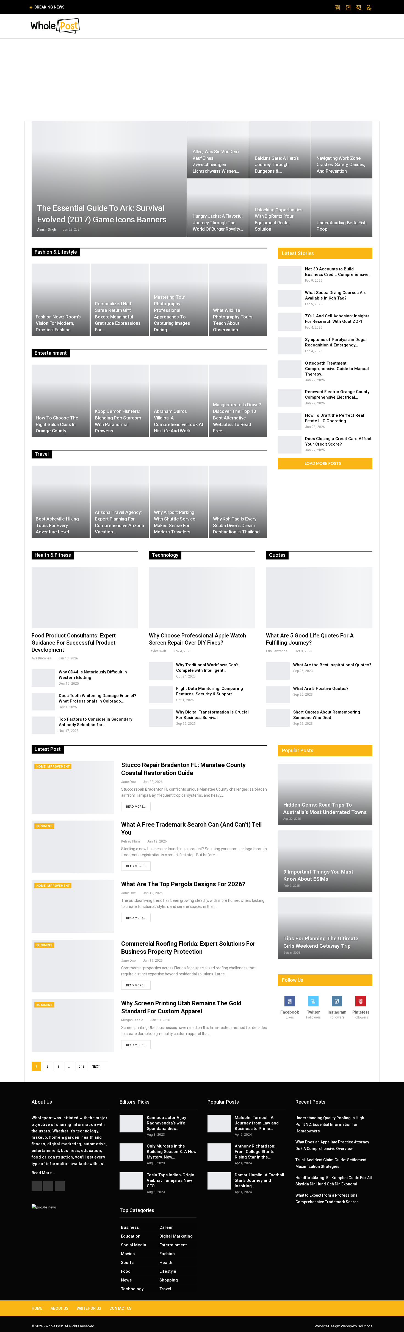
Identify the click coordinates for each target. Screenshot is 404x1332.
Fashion (167, 1253)
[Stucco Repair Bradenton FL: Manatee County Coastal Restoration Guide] (73, 787)
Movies (128, 1253)
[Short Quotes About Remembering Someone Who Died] (278, 718)
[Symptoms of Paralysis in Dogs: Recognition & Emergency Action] (289, 345)
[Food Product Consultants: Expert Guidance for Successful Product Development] (85, 597)
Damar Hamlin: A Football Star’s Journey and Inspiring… (259, 1180)
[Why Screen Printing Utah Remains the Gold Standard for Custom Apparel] (73, 1025)
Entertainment (173, 1245)
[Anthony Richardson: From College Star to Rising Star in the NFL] (219, 1152)
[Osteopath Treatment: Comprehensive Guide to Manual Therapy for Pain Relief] (289, 369)
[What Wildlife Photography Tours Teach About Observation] (237, 300)
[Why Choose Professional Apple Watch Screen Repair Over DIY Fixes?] (202, 597)
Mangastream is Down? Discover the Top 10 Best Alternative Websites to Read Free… (237, 417)
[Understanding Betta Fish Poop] (342, 208)
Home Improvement (53, 766)
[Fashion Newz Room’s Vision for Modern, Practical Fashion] (60, 300)
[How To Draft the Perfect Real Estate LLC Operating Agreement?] (289, 421)
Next (96, 1066)
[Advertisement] (202, 79)
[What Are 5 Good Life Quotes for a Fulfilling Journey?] (319, 597)
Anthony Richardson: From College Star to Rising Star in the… (255, 1152)
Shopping (168, 1280)
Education (130, 1236)
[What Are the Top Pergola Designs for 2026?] (73, 906)
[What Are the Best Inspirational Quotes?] (278, 671)
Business (44, 826)
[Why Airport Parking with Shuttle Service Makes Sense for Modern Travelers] (178, 502)
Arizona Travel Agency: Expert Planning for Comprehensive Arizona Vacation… (119, 522)
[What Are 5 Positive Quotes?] (278, 694)
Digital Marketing (176, 1236)
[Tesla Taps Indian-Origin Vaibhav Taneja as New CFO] (131, 1181)
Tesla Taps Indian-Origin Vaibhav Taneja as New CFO (170, 1180)
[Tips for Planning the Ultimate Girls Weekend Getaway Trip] (325, 928)
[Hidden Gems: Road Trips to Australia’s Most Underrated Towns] (325, 794)
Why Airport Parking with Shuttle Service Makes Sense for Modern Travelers (174, 522)
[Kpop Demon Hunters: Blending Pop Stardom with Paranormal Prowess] (119, 401)
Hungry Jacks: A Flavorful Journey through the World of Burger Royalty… (218, 222)
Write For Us (89, 1308)
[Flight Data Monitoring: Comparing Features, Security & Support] (161, 694)
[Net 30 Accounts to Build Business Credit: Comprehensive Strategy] (289, 275)
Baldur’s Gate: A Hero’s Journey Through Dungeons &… (277, 164)
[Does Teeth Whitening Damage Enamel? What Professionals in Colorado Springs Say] (43, 701)
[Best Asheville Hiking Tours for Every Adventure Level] (60, 502)
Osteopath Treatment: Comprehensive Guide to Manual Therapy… (337, 369)
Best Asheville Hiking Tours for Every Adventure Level (57, 525)
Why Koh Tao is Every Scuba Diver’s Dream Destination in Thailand (236, 525)
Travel (165, 1288)
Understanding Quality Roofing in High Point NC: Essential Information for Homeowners (329, 1124)
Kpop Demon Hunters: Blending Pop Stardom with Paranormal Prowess (118, 420)
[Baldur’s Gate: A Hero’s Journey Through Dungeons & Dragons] (280, 150)
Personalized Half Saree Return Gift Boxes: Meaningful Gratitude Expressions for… (118, 316)
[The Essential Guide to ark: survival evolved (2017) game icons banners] (109, 179)
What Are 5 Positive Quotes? (320, 688)
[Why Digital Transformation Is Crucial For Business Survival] (161, 718)
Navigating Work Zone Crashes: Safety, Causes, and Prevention (341, 164)
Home (37, 1308)
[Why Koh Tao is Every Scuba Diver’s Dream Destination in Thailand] (237, 502)
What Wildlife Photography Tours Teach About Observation (233, 319)
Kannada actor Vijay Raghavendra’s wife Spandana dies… (166, 1123)
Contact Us (120, 1308)
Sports (127, 1262)
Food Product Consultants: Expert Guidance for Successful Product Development (74, 642)
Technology (132, 1288)
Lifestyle (167, 1271)
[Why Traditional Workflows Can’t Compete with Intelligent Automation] (161, 671)
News (126, 1280)
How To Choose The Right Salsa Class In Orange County (57, 424)
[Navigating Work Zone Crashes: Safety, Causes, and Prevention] (342, 150)
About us (59, 1308)
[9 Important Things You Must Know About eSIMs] (325, 861)
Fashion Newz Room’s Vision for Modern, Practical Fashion (58, 323)
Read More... (136, 806)
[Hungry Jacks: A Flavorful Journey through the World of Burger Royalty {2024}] (218, 208)
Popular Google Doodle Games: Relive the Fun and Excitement (126, 7)
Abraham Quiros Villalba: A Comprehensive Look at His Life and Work (178, 420)
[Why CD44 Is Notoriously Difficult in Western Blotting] (43, 678)
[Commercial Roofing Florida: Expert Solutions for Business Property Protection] (73, 966)
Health (165, 1262)
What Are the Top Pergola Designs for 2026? (183, 884)
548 (81, 1066)
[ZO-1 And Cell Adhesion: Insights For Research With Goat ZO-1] (289, 322)
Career (166, 1227)
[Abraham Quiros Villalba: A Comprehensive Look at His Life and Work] (178, 401)
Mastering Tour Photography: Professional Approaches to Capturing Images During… (172, 313)
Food (126, 1271)
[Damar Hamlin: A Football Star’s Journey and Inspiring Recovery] (219, 1181)
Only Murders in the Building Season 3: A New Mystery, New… (172, 1152)
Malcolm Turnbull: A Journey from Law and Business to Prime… (257, 1123)
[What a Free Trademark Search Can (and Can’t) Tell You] (73, 847)
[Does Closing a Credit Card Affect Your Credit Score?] (289, 445)
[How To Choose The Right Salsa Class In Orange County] (60, 401)
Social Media (133, 1245)
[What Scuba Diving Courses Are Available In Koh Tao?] (289, 298)
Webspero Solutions (356, 1326)
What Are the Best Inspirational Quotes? (332, 664)
